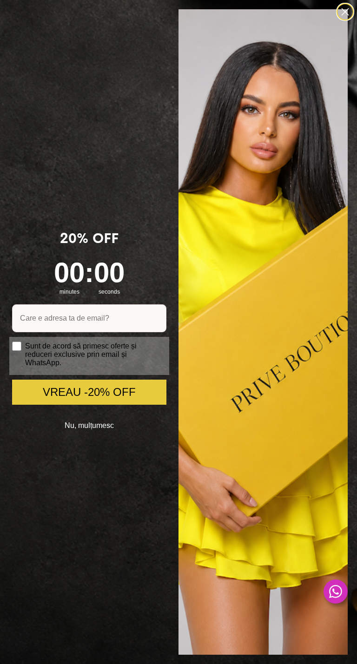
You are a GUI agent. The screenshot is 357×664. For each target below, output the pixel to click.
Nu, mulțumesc (89, 425)
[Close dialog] (345, 12)
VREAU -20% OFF (89, 392)
